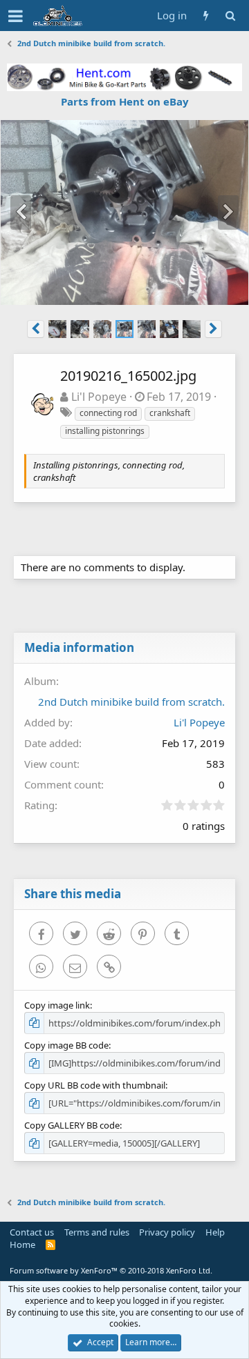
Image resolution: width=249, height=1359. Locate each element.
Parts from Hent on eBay (125, 101)
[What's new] (206, 15)
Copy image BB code (66, 1045)
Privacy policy (167, 1232)
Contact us (32, 1232)
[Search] (230, 15)
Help (215, 1232)
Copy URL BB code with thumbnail (94, 1085)
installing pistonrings (105, 431)
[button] (15, 16)
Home (22, 1244)
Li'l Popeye (99, 396)
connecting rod (108, 413)
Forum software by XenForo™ (111, 1270)
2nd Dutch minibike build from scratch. (131, 701)
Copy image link (57, 1005)
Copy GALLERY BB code (72, 1125)
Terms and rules (96, 1232)
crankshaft (169, 413)
